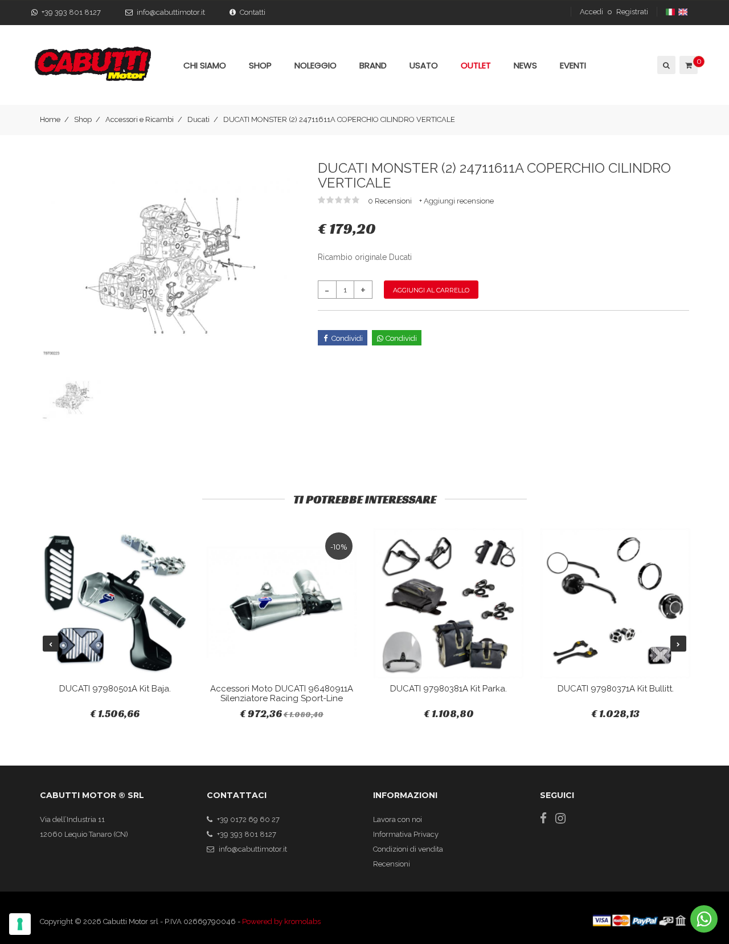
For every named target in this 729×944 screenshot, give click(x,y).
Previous (51, 644)
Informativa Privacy (406, 834)
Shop (83, 119)
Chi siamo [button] (204, 65)
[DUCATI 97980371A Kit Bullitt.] (615, 603)
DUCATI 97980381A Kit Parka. (448, 688)
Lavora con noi (397, 819)
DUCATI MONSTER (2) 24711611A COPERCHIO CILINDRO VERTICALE (339, 119)
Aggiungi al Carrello (431, 290)
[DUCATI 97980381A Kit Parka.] (448, 603)
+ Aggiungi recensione (456, 201)
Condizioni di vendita (408, 849)
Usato (423, 65)
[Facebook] (543, 818)
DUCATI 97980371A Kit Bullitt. (616, 688)
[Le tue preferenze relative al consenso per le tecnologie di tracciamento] (20, 924)
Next (678, 644)
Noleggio (315, 65)
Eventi (573, 65)
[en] (683, 12)
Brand (373, 65)
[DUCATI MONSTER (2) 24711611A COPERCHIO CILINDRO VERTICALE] (170, 265)
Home (50, 119)
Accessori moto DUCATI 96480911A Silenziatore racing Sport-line (281, 693)
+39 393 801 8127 (71, 12)
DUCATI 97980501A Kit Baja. (115, 688)
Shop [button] (260, 65)
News (525, 65)
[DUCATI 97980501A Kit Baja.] (115, 603)
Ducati (198, 119)
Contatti (252, 12)
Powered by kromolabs (281, 921)
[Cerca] (665, 65)
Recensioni (391, 864)
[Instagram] (560, 818)
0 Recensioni (390, 201)
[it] (671, 12)
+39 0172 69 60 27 (248, 819)
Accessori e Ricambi (139, 119)
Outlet (476, 65)
